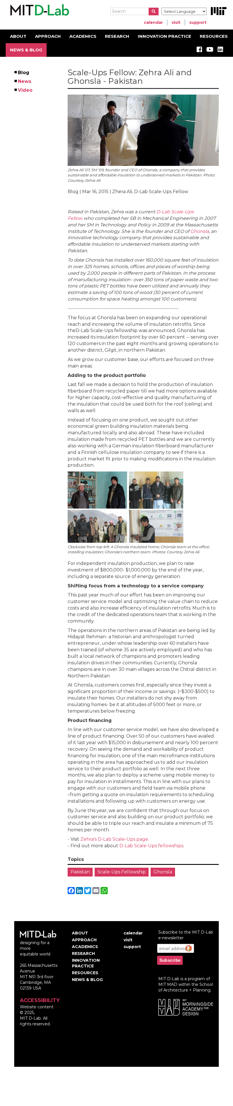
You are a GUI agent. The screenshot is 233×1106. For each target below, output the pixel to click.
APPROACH (48, 36)
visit (176, 22)
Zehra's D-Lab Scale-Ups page (114, 839)
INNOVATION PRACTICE (164, 36)
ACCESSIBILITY (40, 1000)
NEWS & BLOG (26, 50)
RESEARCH (117, 36)
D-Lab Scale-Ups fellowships (151, 845)
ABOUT (18, 36)
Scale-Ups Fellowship (121, 872)
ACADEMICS (82, 36)
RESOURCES (214, 36)
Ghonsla (199, 231)
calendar (153, 22)
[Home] (39, 10)
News (24, 81)
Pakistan (80, 872)
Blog (23, 72)
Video (25, 90)
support (198, 22)
